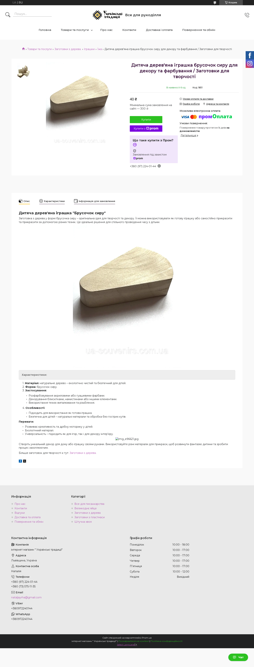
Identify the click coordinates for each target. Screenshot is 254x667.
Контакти (129, 30)
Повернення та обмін (198, 30)
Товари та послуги (75, 30)
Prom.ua (147, 637)
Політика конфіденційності (166, 641)
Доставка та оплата (28, 517)
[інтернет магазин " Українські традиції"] (107, 15)
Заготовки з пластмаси (89, 517)
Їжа (99, 49)
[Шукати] (8, 15)
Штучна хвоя (83, 521)
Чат (241, 657)
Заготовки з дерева (83, 453)
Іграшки (89, 49)
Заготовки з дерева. (67, 49)
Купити (146, 119)
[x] (24, 461)
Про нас (106, 30)
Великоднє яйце (85, 508)
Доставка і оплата (159, 30)
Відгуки (20, 512)
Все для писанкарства (89, 504)
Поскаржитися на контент (133, 641)
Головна (45, 30)
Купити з (139, 128)
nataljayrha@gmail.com (26, 597)
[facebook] (20, 461)
